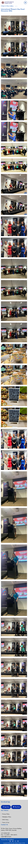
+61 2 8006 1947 (5, 833)
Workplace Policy (6, 817)
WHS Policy (5, 819)
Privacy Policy (5, 814)
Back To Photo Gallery (7, 6)
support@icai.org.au (6, 836)
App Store (7, 807)
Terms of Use (5, 822)
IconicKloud (11, 839)
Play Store (17, 807)
